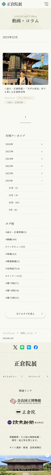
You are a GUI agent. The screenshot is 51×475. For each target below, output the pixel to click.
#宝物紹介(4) (12, 268)
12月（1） (14, 187)
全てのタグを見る (25, 313)
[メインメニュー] (46, 4)
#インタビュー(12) (15, 246)
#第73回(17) (12, 283)
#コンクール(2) (13, 275)
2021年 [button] (9, 180)
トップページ (9, 332)
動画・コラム (27, 332)
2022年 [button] (9, 173)
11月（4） (14, 195)
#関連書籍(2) (12, 261)
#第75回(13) (12, 297)
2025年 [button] (9, 151)
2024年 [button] (9, 158)
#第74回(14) (12, 290)
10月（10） (15, 202)
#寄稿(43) (10, 254)
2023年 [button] (9, 166)
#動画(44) (11, 239)
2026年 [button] (9, 144)
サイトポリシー (10, 376)
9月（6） (14, 209)
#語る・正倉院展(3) (16, 232)
